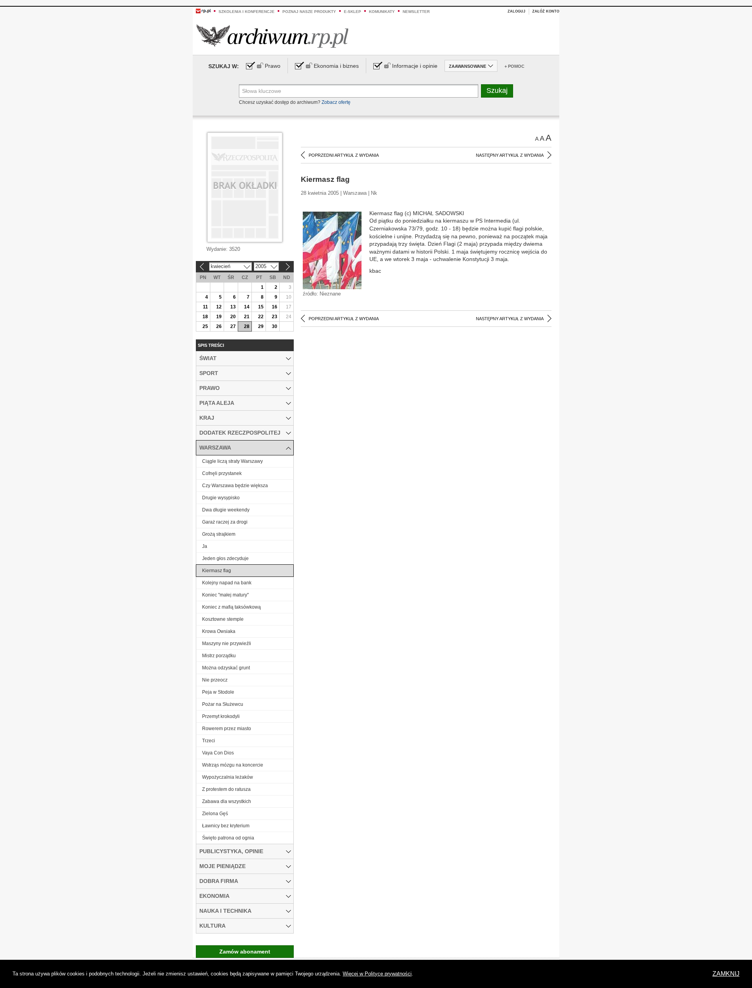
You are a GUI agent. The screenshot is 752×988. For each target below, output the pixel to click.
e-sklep (352, 11)
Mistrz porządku (219, 655)
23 (274, 316)
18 (205, 316)
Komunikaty (382, 11)
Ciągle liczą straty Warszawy (232, 461)
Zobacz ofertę (336, 102)
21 (246, 316)
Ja (204, 546)
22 (261, 316)
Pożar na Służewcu (222, 704)
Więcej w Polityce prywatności (377, 974)
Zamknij (725, 973)
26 (219, 326)
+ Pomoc (514, 66)
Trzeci (208, 740)
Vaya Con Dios (218, 753)
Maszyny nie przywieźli (226, 643)
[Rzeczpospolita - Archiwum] (272, 36)
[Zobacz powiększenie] (332, 250)
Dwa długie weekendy (225, 510)
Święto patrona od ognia (228, 838)
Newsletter (416, 11)
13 (233, 307)
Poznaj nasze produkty (309, 11)
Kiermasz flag (216, 570)
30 (274, 326)
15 (261, 307)
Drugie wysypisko (221, 497)
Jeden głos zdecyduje (225, 558)
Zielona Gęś (215, 813)
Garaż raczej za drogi (225, 522)
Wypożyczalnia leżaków (227, 777)
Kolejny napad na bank (226, 583)
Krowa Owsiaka (218, 631)
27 (233, 326)
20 (233, 316)
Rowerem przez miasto (226, 728)
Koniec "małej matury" (225, 595)
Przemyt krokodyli (221, 716)
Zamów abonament (244, 951)
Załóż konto (545, 11)
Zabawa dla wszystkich (226, 801)
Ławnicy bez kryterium (225, 825)
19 (219, 316)
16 (274, 307)
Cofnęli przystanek (222, 473)
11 (205, 307)
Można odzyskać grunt (226, 668)
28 (246, 326)
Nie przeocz (215, 680)
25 (205, 326)
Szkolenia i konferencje (247, 11)
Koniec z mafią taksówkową (231, 607)
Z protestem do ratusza (226, 789)
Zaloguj (516, 11)
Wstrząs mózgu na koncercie (232, 765)
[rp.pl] (203, 10)
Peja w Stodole (218, 692)
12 (219, 307)
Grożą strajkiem (218, 534)
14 (246, 307)
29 (261, 326)
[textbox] (358, 91)
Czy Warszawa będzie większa (235, 485)
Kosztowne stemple (223, 619)
